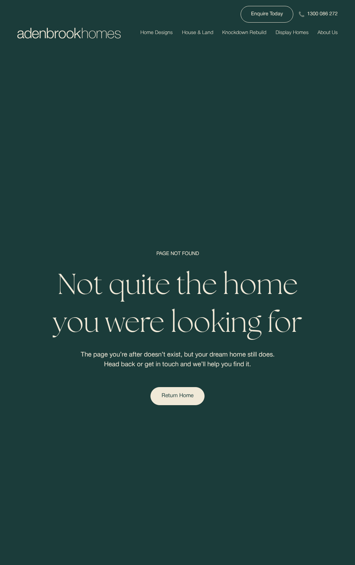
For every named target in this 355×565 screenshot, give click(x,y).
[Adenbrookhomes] (69, 33)
